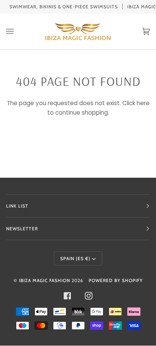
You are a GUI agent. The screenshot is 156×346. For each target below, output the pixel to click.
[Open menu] (17, 31)
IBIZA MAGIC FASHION (44, 280)
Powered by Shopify (116, 280)
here (143, 103)
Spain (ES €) (75, 258)
